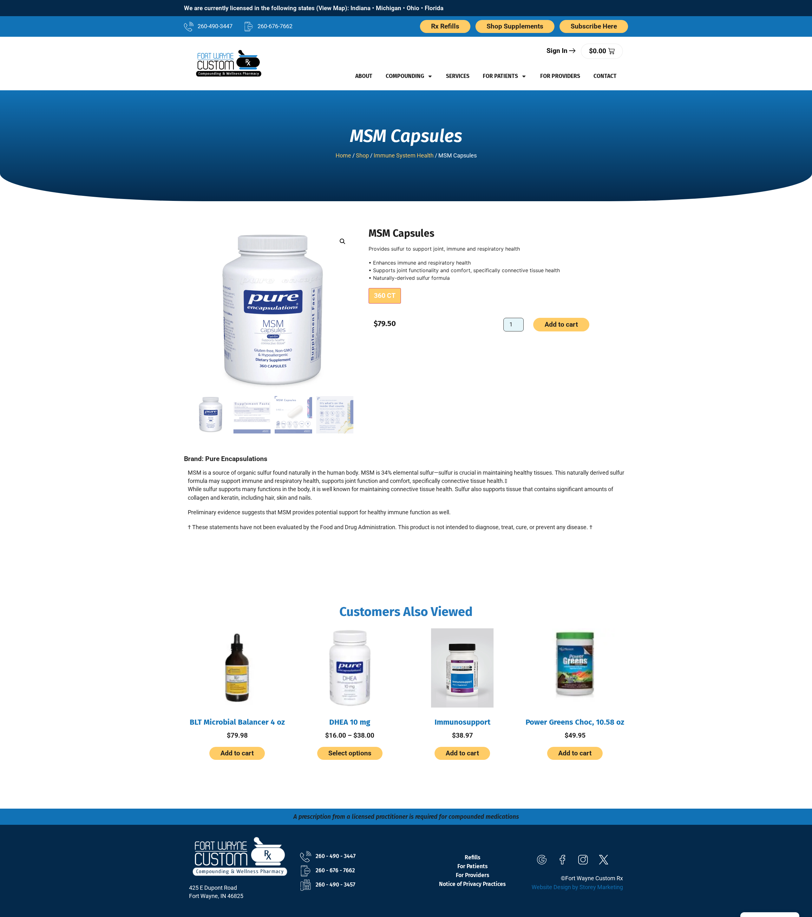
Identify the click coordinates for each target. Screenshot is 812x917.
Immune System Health (404, 155)
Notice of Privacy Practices (472, 884)
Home (343, 155)
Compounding (405, 76)
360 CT (385, 295)
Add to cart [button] (237, 753)
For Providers (560, 76)
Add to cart (561, 324)
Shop (362, 155)
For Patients (500, 76)
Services (457, 76)
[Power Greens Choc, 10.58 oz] (575, 668)
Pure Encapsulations (236, 459)
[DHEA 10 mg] (350, 668)
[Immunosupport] (462, 668)
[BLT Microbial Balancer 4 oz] (237, 668)
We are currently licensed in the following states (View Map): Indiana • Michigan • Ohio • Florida (313, 8)
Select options (349, 753)
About (363, 76)
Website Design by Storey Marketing (577, 887)
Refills (472, 857)
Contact (605, 76)
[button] (342, 241)
